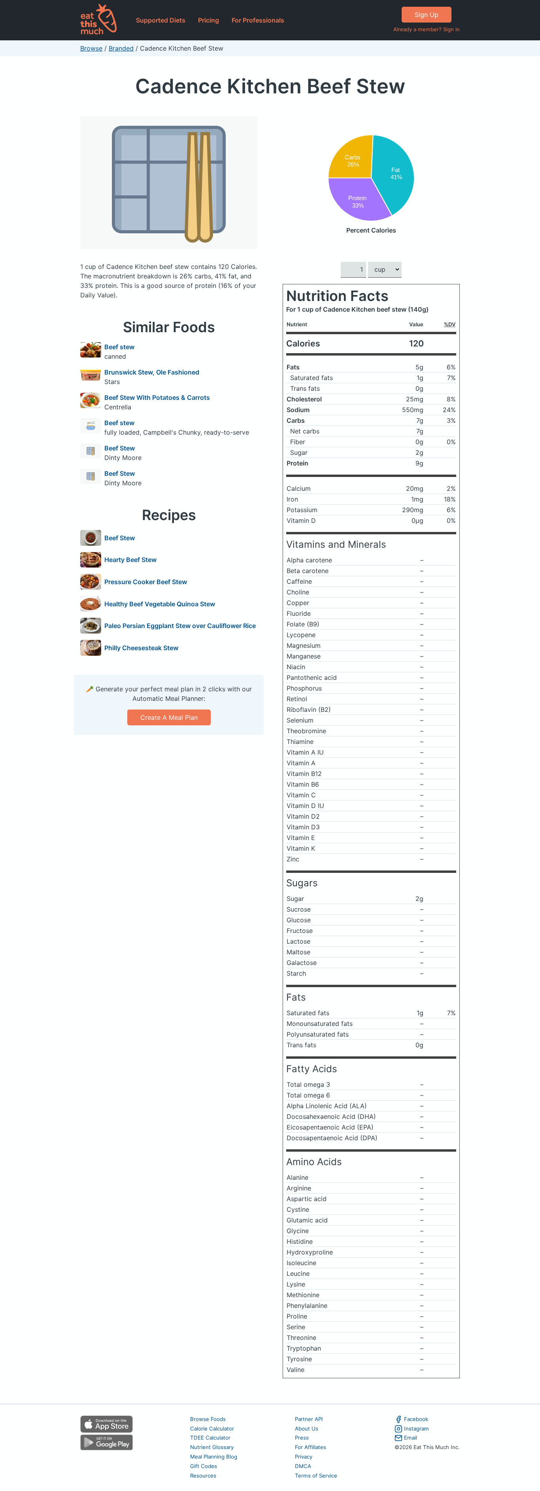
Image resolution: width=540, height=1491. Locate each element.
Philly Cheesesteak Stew (141, 648)
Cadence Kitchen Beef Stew (270, 86)
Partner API (309, 1419)
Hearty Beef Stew (130, 560)
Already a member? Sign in (426, 29)
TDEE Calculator (210, 1437)
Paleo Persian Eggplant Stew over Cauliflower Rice (180, 626)
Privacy (303, 1456)
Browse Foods (208, 1419)
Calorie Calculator (212, 1428)
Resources (203, 1475)
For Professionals (258, 20)
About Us (306, 1428)
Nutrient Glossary (212, 1447)
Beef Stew (119, 448)
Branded (121, 48)
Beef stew (119, 347)
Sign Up (426, 15)
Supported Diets (160, 20)
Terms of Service (316, 1475)
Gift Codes (203, 1466)
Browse (91, 48)
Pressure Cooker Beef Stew (145, 582)
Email (410, 1437)
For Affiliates (310, 1447)
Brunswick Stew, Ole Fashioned (151, 372)
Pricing (208, 20)
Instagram (416, 1428)
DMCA (303, 1466)
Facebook (416, 1419)
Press (302, 1437)
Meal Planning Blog (213, 1456)
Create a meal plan (169, 717)
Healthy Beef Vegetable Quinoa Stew (159, 604)
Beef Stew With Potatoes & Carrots (157, 397)
